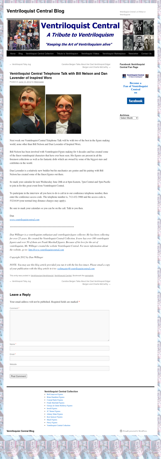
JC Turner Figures (53, 411)
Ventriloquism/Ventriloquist (42, 275)
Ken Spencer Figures (55, 417)
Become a (135, 83)
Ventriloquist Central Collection (40, 53)
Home (12, 53)
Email (13, 354)
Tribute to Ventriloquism (67, 53)
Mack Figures (52, 419)
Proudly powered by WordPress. (135, 431)
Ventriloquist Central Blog (35, 10)
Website (13, 364)
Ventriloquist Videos (90, 53)
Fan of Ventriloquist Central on (135, 89)
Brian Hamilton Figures (55, 397)
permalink (89, 275)
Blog (21, 53)
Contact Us (146, 53)
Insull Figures (52, 408)
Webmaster (39, 81)
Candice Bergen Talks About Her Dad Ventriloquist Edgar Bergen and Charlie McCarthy (86, 65)
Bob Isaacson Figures (55, 394)
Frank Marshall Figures (55, 402)
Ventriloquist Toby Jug (20, 64)
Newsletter (133, 53)
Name (13, 344)
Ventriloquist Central (63, 275)
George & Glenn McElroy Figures (59, 405)
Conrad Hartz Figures (55, 400)
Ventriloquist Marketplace (114, 53)
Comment (14, 308)
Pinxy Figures (52, 422)
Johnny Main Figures (55, 414)
